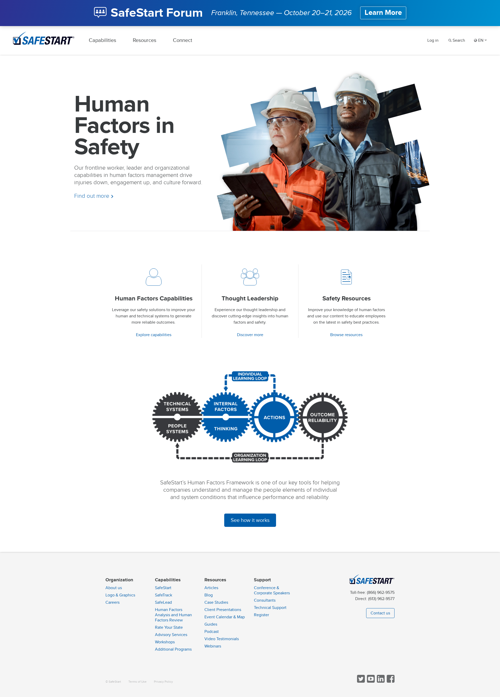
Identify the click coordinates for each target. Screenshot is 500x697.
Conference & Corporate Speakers (272, 590)
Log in (433, 40)
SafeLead (163, 602)
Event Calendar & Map (224, 617)
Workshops (165, 642)
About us (113, 587)
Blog (208, 595)
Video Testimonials (221, 639)
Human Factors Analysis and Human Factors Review (173, 615)
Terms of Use (137, 682)
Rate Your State (169, 627)
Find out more (92, 196)
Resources (144, 40)
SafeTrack (163, 595)
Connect (182, 40)
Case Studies (216, 602)
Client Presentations (222, 609)
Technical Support (270, 607)
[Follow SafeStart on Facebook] (390, 681)
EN (480, 40)
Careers (112, 602)
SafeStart (163, 587)
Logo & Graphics (120, 595)
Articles (211, 587)
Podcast (211, 631)
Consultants (265, 600)
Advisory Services (171, 634)
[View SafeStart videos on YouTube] (370, 681)
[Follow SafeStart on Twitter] (360, 681)
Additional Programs (173, 649)
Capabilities (102, 40)
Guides (210, 624)
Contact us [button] (380, 613)
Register (261, 615)
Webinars (212, 646)
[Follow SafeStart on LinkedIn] (380, 681)
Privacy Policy (163, 682)
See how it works (250, 520)
